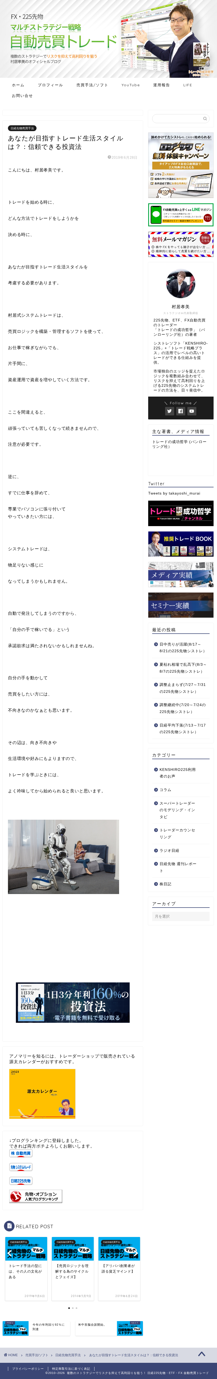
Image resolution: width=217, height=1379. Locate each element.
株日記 (165, 884)
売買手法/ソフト (92, 85)
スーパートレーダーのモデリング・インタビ (177, 810)
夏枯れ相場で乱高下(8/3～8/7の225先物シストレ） (183, 668)
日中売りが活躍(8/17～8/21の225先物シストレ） (183, 647)
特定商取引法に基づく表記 (71, 1368)
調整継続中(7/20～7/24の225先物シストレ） (183, 708)
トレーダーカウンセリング (177, 833)
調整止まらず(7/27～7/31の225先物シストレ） (183, 688)
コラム (165, 790)
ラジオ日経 (169, 851)
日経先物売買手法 (22, 128)
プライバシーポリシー (28, 1368)
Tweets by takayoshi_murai (174, 493)
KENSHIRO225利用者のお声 (178, 773)
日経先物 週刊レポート (178, 867)
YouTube (131, 85)
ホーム (18, 85)
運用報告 (161, 85)
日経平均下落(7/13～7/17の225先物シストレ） (183, 728)
